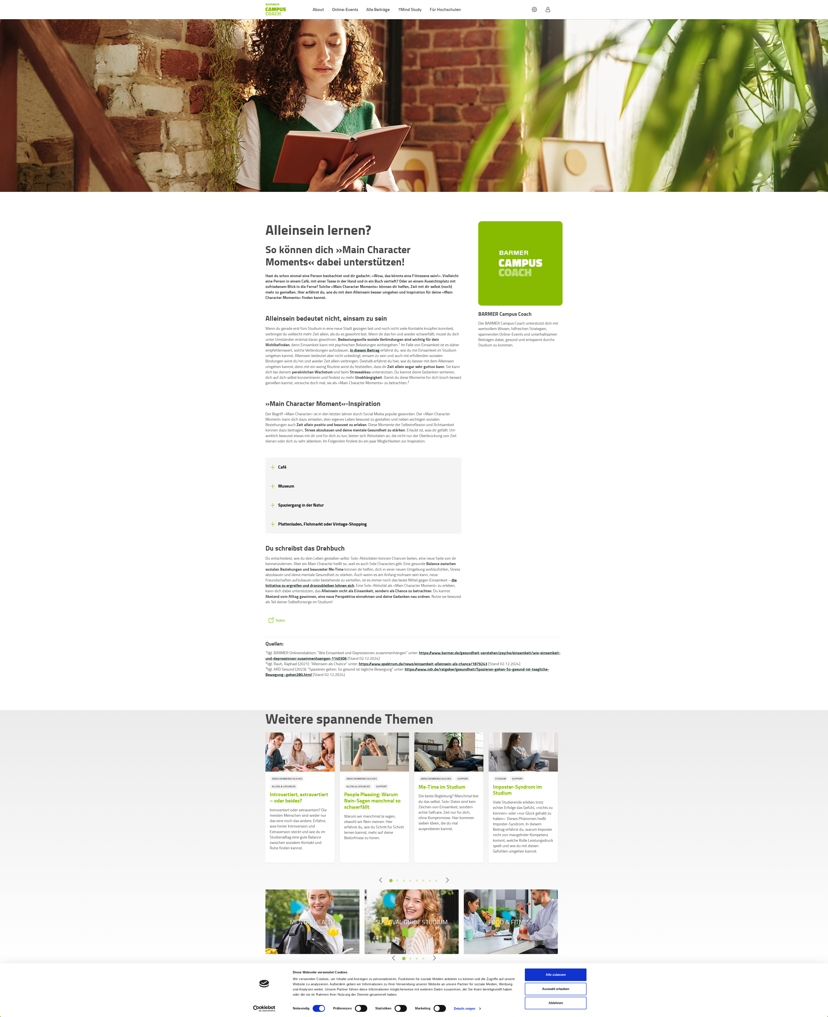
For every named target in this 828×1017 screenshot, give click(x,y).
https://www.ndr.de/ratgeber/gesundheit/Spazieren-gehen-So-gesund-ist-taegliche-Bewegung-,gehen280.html (407, 671)
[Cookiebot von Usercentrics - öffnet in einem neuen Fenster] (264, 1008)
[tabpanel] (300, 798)
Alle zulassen (556, 974)
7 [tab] (429, 880)
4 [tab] (410, 880)
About (318, 9)
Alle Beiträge (378, 9)
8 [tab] (436, 880)
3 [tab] (404, 880)
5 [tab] (417, 880)
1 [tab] (391, 880)
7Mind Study (410, 9)
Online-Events (345, 9)
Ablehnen (556, 1003)
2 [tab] (397, 880)
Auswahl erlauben (555, 989)
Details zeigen (464, 1008)
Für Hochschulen (445, 9)
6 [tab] (423, 880)
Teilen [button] (280, 620)
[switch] (361, 1008)
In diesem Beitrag (365, 350)
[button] (534, 9)
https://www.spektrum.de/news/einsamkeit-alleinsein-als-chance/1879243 (423, 663)
